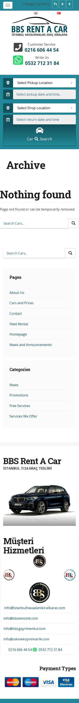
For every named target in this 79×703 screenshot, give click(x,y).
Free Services (19, 405)
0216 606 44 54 (42, 50)
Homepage (18, 334)
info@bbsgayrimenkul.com (24, 628)
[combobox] (44, 82)
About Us (16, 292)
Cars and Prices (21, 303)
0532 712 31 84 (42, 63)
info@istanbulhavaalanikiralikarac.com (34, 608)
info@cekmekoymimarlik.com (26, 639)
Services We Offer (23, 416)
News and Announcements (30, 344)
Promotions (18, 395)
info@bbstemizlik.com (20, 618)
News (13, 385)
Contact (15, 313)
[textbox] (45, 83)
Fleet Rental (18, 324)
